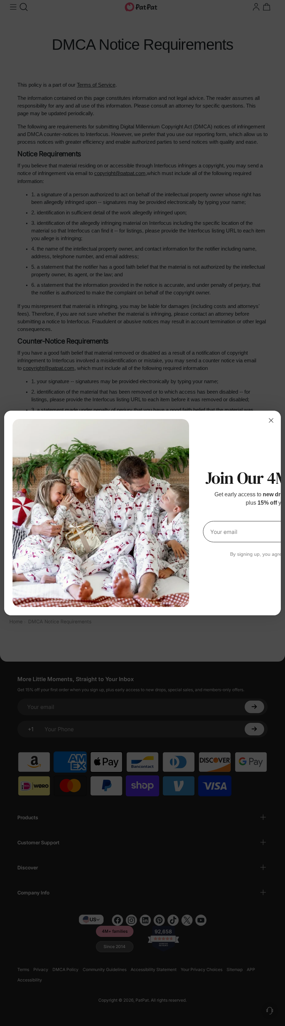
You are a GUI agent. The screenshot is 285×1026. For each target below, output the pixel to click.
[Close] (271, 420)
